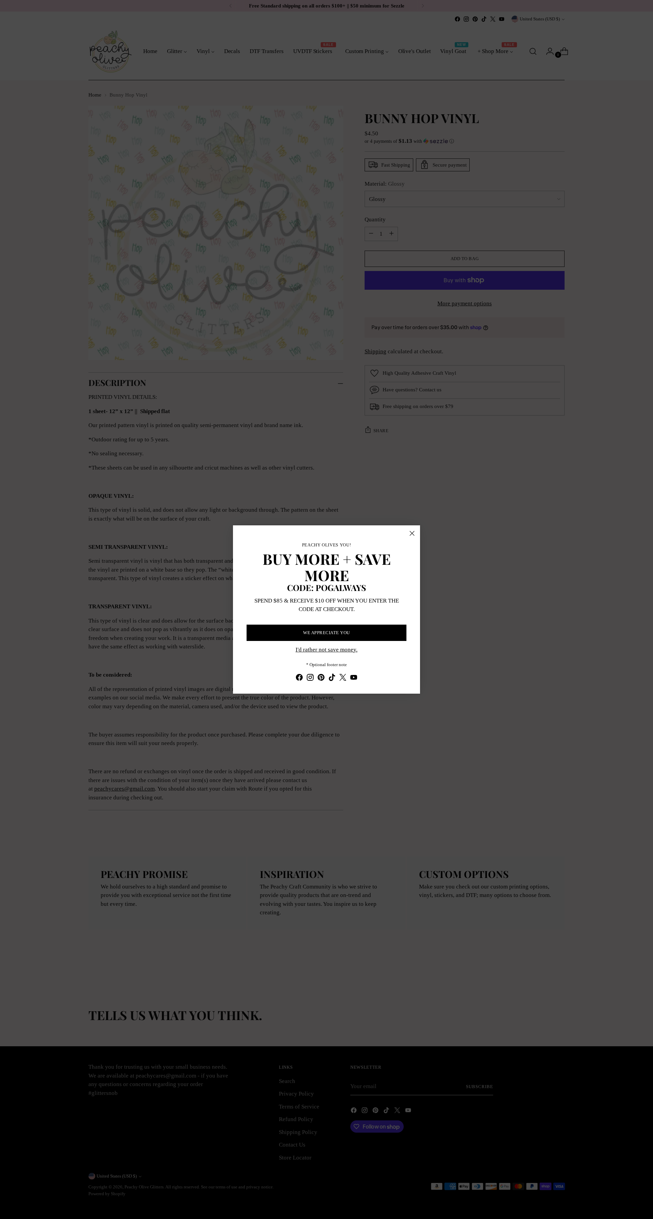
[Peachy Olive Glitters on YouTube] (354, 678)
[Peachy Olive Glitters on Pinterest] (321, 678)
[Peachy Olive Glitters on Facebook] (299, 678)
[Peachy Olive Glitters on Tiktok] (332, 678)
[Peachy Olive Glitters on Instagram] (310, 678)
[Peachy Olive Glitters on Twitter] (343, 678)
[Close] (412, 533)
